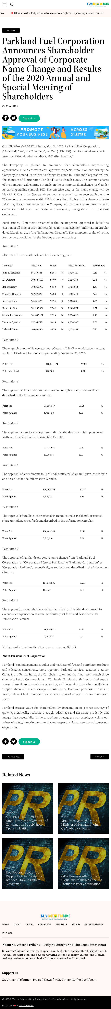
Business (61, 924)
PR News (11, 30)
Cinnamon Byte (26, 1005)
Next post (99, 756)
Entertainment (93, 924)
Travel (29, 924)
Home (5, 924)
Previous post (13, 756)
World (76, 924)
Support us (29, 118)
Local (17, 924)
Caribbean (44, 924)
